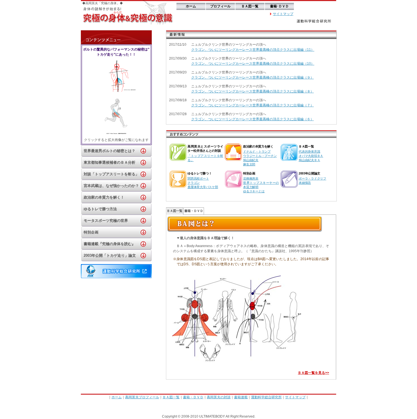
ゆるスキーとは (254, 191)
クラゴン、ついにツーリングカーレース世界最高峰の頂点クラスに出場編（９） (252, 77)
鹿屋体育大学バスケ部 (203, 187)
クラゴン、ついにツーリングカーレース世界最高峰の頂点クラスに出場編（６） (252, 119)
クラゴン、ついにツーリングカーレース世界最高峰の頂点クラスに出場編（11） (252, 50)
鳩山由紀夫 (250, 160)
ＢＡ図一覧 (249, 6)
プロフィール (220, 6)
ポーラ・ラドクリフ (312, 178)
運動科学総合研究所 (266, 397)
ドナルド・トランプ (257, 151)
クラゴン (194, 182)
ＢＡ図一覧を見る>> (313, 373)
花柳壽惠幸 (250, 178)
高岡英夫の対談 (219, 397)
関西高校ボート (198, 178)
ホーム (191, 6)
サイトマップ (283, 14)
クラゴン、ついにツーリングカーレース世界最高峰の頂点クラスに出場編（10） (252, 64)
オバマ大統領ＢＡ (311, 155)
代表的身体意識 (309, 151)
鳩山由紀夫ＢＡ (309, 160)
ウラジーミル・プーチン (260, 155)
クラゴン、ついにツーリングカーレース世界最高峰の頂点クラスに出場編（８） (252, 91)
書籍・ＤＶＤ (193, 210)
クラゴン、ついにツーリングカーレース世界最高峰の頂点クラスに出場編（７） (252, 105)
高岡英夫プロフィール (142, 397)
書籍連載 (241, 397)
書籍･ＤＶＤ (279, 6)
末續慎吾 (305, 182)
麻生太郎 (249, 164)
